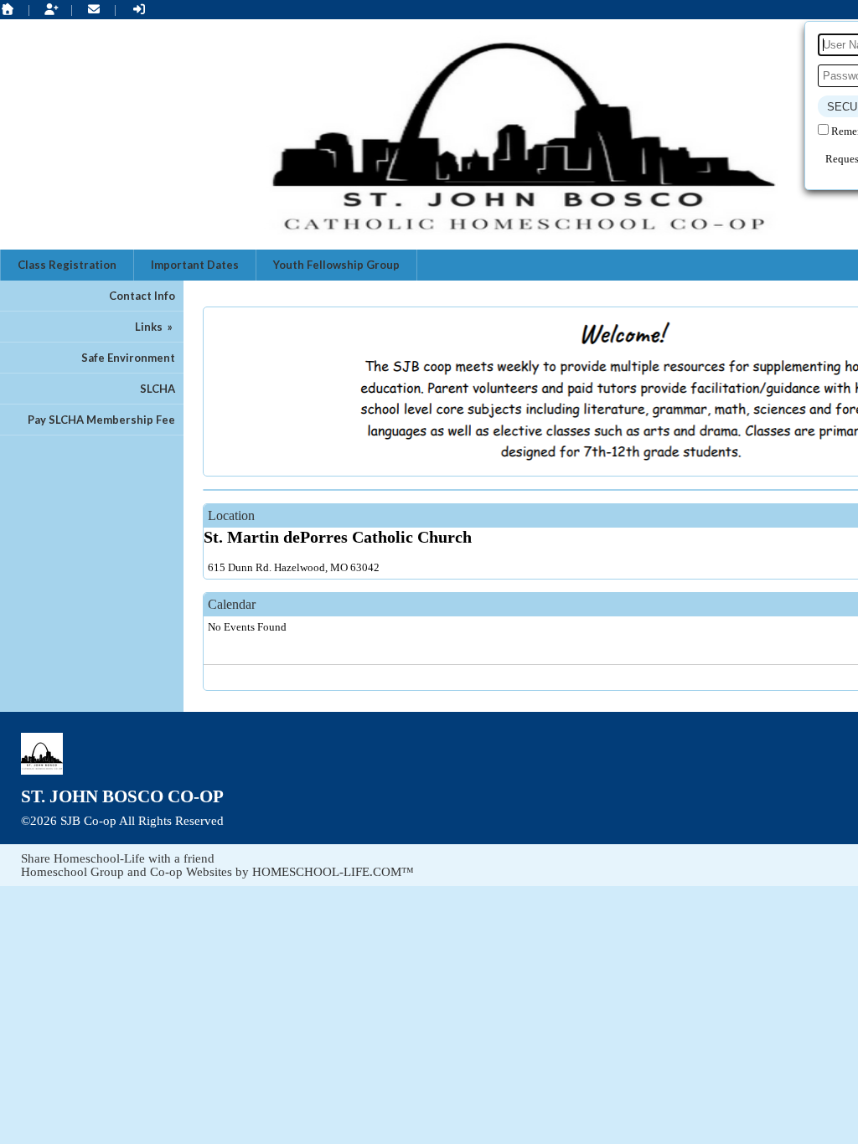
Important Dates (195, 264)
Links (155, 326)
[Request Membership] (51, 9)
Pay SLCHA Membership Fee (101, 419)
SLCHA (157, 388)
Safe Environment (128, 357)
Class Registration (67, 264)
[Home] (7, 9)
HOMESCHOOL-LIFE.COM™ (333, 872)
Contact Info (142, 295)
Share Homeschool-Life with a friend (117, 858)
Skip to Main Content (295, 820)
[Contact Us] (93, 9)
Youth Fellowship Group (336, 264)
